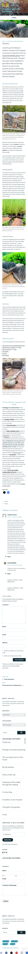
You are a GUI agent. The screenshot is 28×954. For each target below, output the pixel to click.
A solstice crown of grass (12, 800)
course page (5, 435)
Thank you (6, 742)
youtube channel (9, 419)
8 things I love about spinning (13, 750)
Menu (14, 17)
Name (4, 626)
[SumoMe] (27, 953)
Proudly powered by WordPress (10, 948)
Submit (6, 901)
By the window (8, 767)
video (19, 347)
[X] (11, 953)
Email (4, 634)
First (3, 875)
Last (16, 875)
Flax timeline (5, 355)
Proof (4, 815)
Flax (6, 501)
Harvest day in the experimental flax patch (13, 345)
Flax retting (5, 351)
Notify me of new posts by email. (12, 656)
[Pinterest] (16, 953)
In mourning (7, 792)
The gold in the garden (11, 807)
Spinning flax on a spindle (8, 347)
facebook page (11, 425)
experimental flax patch (11, 56)
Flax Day (4, 353)
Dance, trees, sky (8, 775)
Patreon (6, 437)
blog (6, 407)
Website (4, 642)
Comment (5, 605)
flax (6, 503)
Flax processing (6, 349)
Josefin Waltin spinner (11, 10)
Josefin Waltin (18, 41)
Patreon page (17, 452)
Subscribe (7, 840)
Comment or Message (9, 885)
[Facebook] (6, 953)
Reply (8, 556)
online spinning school (12, 431)
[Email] (22, 953)
